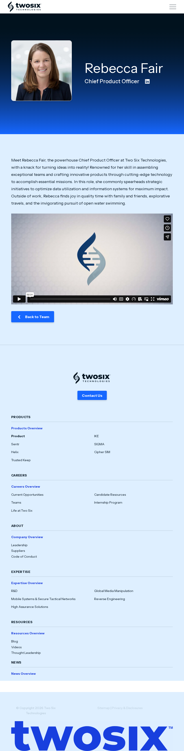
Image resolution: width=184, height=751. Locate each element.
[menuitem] (92, 447)
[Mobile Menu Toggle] (172, 7)
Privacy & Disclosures (127, 708)
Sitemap (103, 708)
